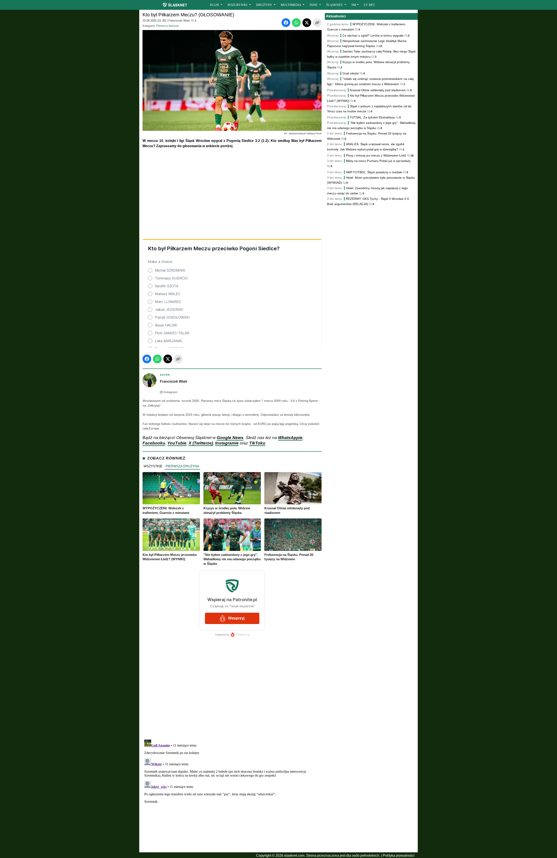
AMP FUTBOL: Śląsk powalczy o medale (374, 172)
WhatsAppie (290, 437)
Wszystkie (153, 466)
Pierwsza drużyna (167, 25)
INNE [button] (314, 5)
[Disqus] (232, 792)
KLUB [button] (215, 5)
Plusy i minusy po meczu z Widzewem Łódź (376, 155)
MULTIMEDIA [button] (291, 5)
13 (380, 46)
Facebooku (154, 443)
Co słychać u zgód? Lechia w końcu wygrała (373, 35)
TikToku (257, 443)
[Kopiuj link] (317, 22)
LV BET (369, 5)
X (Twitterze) (201, 443)
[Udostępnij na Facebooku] (286, 22)
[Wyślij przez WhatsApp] (296, 22)
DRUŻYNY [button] (264, 5)
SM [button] (353, 5)
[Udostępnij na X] (306, 22)
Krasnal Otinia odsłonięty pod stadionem (378, 90)
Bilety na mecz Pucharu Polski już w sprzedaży (378, 161)
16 (412, 155)
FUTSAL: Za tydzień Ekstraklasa (372, 117)
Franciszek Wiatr (179, 20)
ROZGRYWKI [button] (238, 5)
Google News (230, 437)
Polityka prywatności (398, 855)
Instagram (170, 392)
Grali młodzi (350, 73)
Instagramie (227, 443)
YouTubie (176, 443)
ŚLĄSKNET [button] (335, 5)
